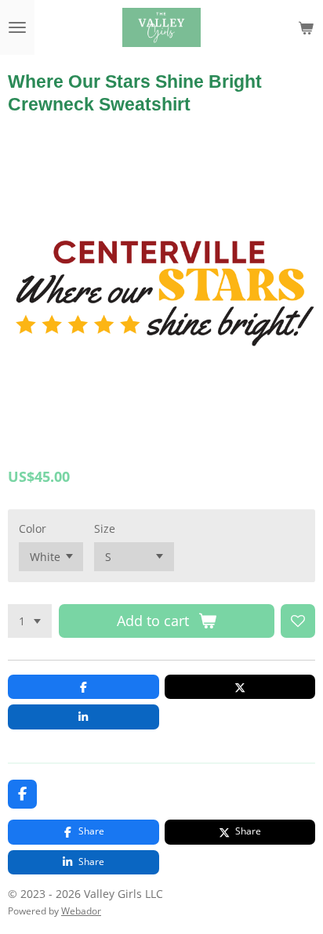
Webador (81, 911)
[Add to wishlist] (298, 621)
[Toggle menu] (17, 27)
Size (104, 528)
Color (32, 528)
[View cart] (306, 27)
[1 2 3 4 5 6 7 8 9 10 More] (30, 621)
